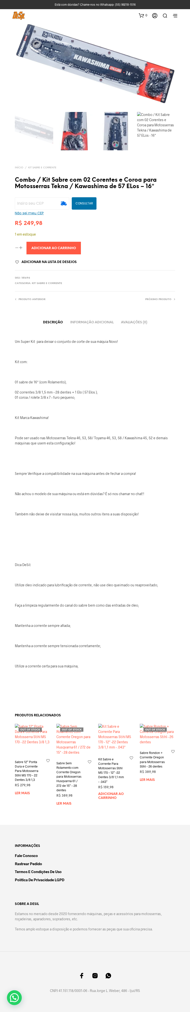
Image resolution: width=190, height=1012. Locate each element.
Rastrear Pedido (28, 863)
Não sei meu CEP (29, 213)
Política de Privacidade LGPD (39, 880)
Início (19, 167)
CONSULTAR (84, 203)
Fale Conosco (26, 855)
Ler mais (22, 793)
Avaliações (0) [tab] (134, 322)
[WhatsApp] (108, 976)
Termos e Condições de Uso (38, 871)
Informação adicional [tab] (92, 322)
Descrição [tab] (53, 322)
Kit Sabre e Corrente (42, 167)
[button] (143, 15)
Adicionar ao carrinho (111, 796)
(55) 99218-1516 (125, 4)
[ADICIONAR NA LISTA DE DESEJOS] (48, 760)
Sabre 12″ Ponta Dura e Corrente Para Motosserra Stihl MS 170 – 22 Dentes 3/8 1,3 (26, 771)
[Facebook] (82, 976)
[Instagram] (95, 976)
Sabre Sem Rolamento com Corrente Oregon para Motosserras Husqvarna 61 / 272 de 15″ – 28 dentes (68, 776)
